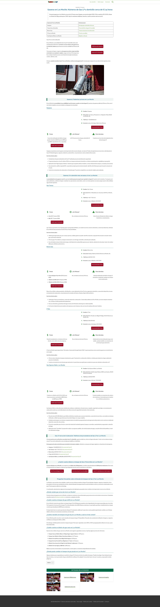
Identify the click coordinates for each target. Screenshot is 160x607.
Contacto (107, 601)
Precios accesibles (83, 33)
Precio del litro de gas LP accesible (87, 28)
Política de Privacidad (98, 601)
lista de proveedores (60, 497)
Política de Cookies (87, 601)
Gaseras (82, 7)
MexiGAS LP (78, 7)
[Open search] (112, 2)
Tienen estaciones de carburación (86, 30)
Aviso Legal (79, 601)
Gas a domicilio (93, 1)
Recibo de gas (100, 1)
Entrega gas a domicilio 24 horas (86, 25)
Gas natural (107, 1)
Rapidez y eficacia (83, 36)
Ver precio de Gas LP (67, 447)
